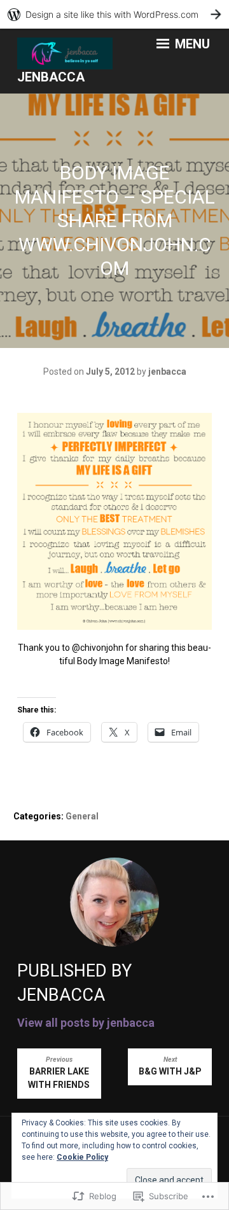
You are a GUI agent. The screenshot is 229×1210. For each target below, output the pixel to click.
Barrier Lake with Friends (59, 1072)
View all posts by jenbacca (86, 1022)
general (82, 816)
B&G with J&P (170, 1065)
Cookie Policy (82, 1157)
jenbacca (51, 77)
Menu (191, 44)
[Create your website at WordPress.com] (114, 14)
